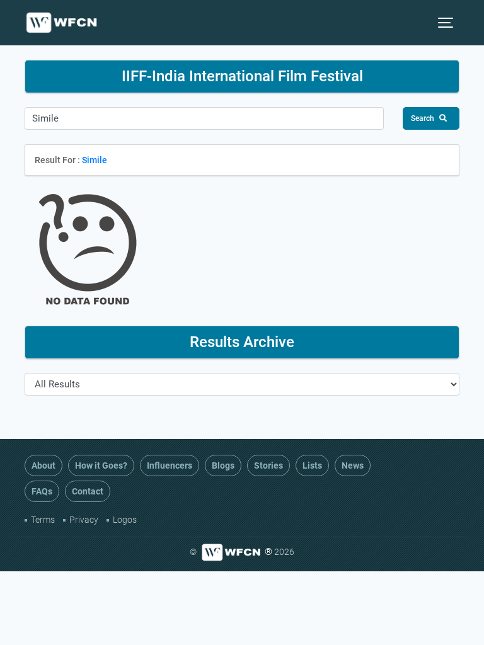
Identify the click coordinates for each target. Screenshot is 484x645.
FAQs (42, 491)
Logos (125, 520)
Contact (87, 491)
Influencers (169, 465)
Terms (43, 520)
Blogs (223, 465)
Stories (268, 465)
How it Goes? (101, 465)
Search (422, 118)
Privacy (83, 520)
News (353, 465)
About (43, 465)
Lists (312, 465)
